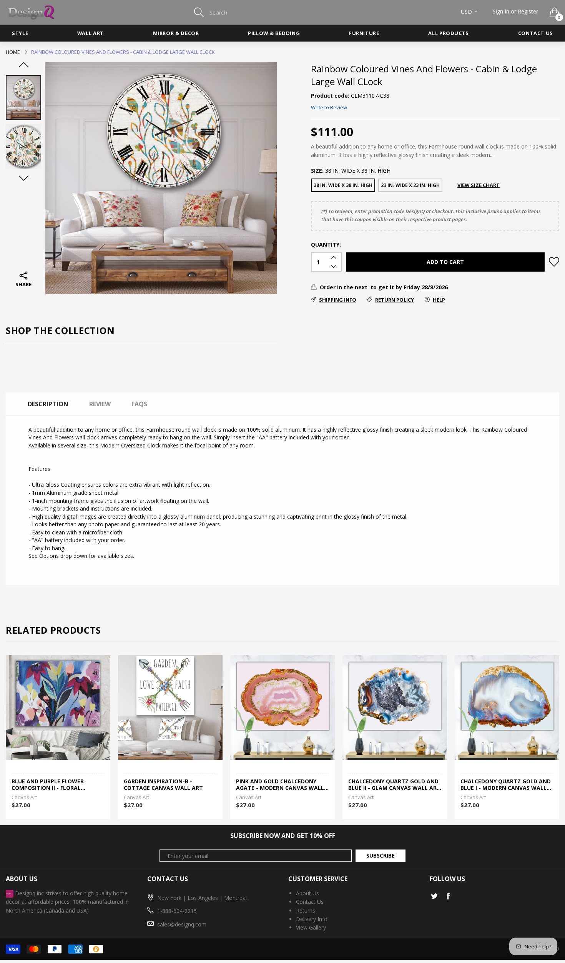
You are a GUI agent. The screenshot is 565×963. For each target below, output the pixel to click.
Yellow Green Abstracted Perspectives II (499, 784)
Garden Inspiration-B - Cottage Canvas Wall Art (51, 784)
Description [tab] (48, 404)
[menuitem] (20, 33)
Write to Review (329, 107)
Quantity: (326, 244)
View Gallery (311, 927)
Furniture (364, 33)
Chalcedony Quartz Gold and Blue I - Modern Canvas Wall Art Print (393, 784)
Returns (305, 910)
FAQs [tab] (139, 404)
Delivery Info (311, 919)
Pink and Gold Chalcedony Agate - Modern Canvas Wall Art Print (168, 784)
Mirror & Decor (176, 33)
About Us (307, 893)
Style (20, 33)
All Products (448, 33)
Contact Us (535, 33)
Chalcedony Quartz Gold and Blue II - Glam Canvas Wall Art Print (282, 784)
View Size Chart (478, 185)
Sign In (501, 11)
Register (528, 11)
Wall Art (90, 33)
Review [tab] (100, 404)
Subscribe (380, 855)
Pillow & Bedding (274, 33)
